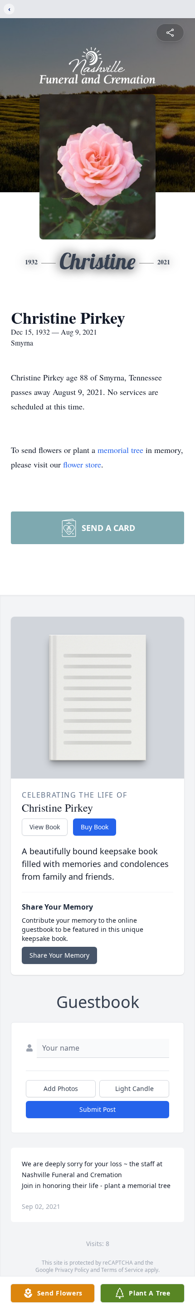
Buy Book (94, 827)
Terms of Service (122, 1270)
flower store (82, 464)
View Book (44, 827)
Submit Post (97, 1109)
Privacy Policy (72, 1270)
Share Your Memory (59, 955)
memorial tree (120, 449)
